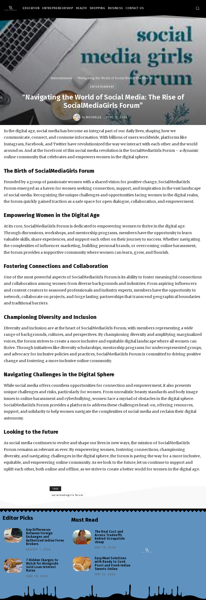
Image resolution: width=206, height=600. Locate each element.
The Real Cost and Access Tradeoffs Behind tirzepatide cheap (110, 537)
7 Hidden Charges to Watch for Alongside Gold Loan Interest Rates (42, 565)
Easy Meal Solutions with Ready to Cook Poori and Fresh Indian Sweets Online (112, 563)
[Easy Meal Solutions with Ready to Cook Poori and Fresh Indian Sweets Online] (82, 564)
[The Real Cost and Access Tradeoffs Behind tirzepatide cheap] (82, 537)
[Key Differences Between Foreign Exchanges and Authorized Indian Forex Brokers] (13, 535)
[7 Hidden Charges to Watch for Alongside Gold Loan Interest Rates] (13, 565)
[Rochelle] (77, 117)
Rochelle (94, 117)
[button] (197, 8)
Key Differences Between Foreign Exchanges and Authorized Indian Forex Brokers (45, 537)
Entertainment (61, 78)
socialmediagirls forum (67, 495)
